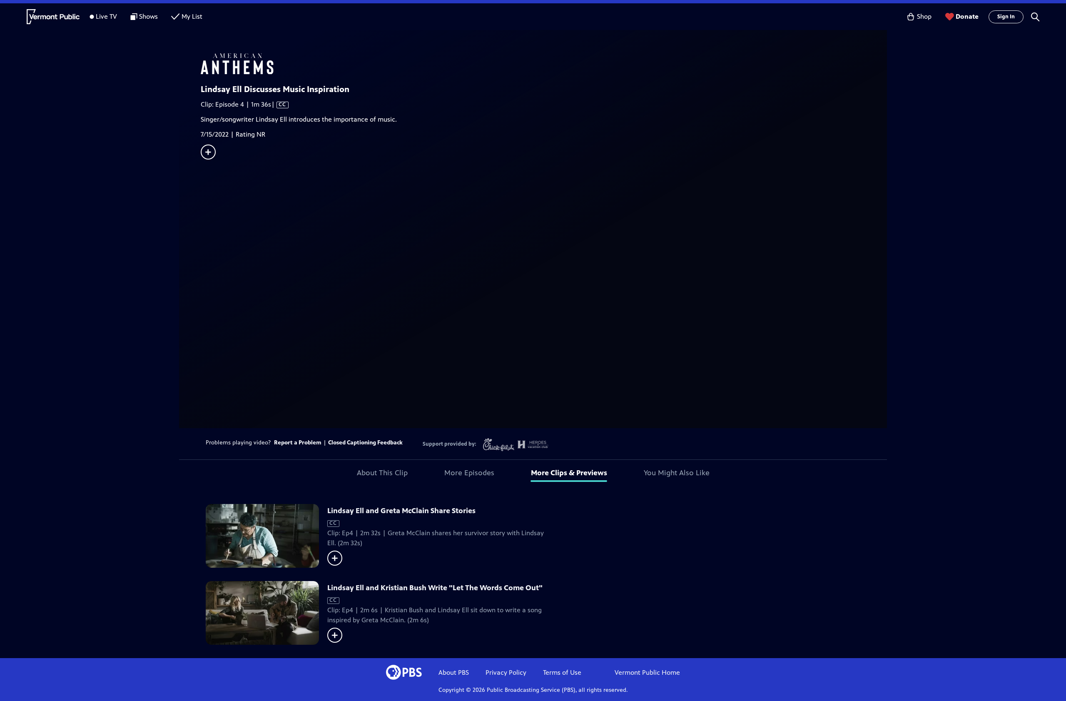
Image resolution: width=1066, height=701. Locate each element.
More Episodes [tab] (469, 472)
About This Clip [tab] (382, 472)
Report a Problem (297, 442)
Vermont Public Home (647, 672)
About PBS (453, 672)
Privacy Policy (506, 672)
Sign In (1006, 16)
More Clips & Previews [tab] (569, 472)
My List (192, 16)
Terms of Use (562, 672)
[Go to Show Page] (544, 63)
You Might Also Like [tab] (677, 472)
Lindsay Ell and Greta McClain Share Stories (401, 510)
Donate (967, 16)
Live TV (106, 16)
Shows (148, 16)
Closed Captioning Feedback (365, 442)
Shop (924, 16)
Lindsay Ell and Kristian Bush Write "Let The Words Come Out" (435, 587)
